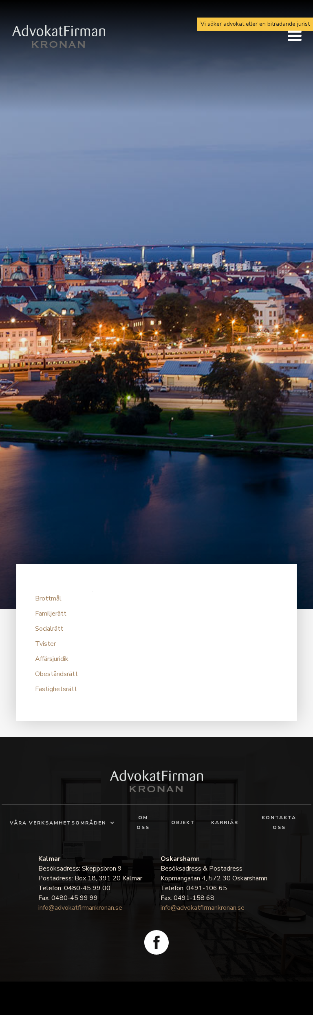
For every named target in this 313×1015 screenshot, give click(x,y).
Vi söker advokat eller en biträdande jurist (255, 24)
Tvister (45, 643)
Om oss (143, 822)
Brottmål (48, 598)
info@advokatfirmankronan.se (80, 907)
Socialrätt (49, 628)
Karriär (224, 822)
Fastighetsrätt (56, 689)
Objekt (183, 822)
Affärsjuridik (51, 658)
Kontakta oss (279, 822)
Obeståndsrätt (56, 673)
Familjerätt (50, 613)
